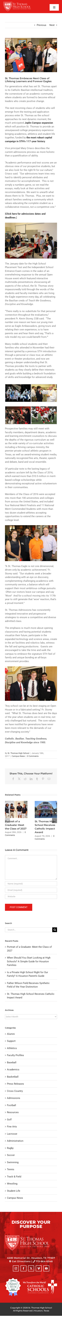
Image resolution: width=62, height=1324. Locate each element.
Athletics (12, 1048)
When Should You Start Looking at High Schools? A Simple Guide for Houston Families (28, 961)
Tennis (10, 1169)
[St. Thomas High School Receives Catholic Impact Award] (46, 802)
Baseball (11, 1062)
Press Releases (15, 1083)
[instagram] (16, 1268)
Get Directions (21, 1261)
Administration (15, 1140)
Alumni (11, 1033)
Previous (41, 25)
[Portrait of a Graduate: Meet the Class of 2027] (16, 802)
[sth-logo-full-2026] (19, 2)
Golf (9, 1119)
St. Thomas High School (18, 753)
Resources (13, 1112)
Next (52, 25)
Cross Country (15, 1091)
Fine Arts (12, 1126)
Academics (13, 1069)
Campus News (18, 756)
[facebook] (23, 1268)
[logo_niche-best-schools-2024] (13, 1279)
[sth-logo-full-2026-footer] (31, 1236)
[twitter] (31, 1268)
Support (11, 1041)
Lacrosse (12, 1133)
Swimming (13, 1162)
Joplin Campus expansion (39, 122)
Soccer (11, 1155)
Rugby (10, 1148)
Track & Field (14, 1176)
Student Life (13, 1190)
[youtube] (46, 1268)
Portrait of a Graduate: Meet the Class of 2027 (15, 825)
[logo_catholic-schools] (40, 1281)
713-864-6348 (44, 1261)
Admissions (13, 1098)
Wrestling (12, 1183)
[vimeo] (39, 1268)
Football (11, 1105)
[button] (7, 820)
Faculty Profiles (15, 1055)
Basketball (13, 1076)
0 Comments (33, 756)
